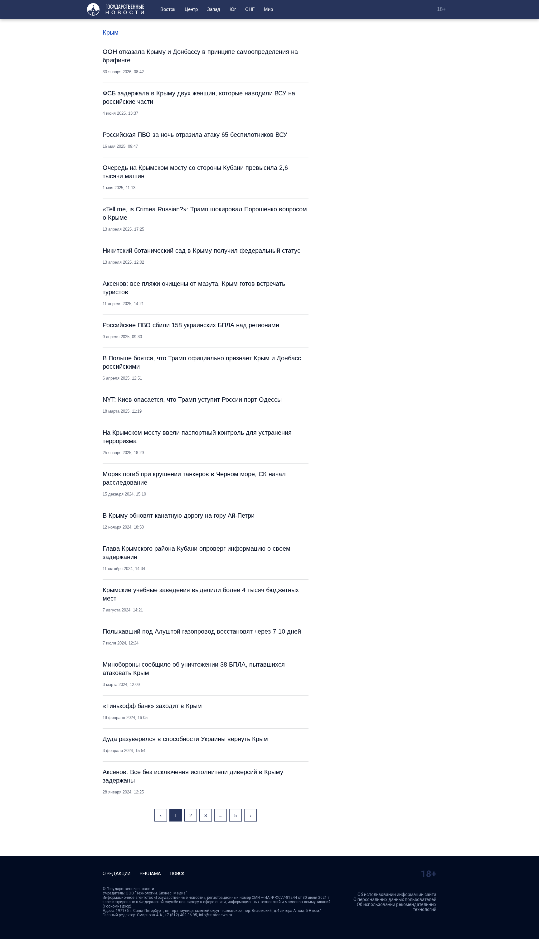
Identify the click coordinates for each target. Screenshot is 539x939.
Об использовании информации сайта (396, 894)
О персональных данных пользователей (394, 899)
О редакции (116, 873)
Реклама (150, 873)
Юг (233, 9)
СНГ (250, 9)
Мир (268, 9)
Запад (213, 9)
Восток (167, 9)
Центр (191, 9)
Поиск (177, 873)
